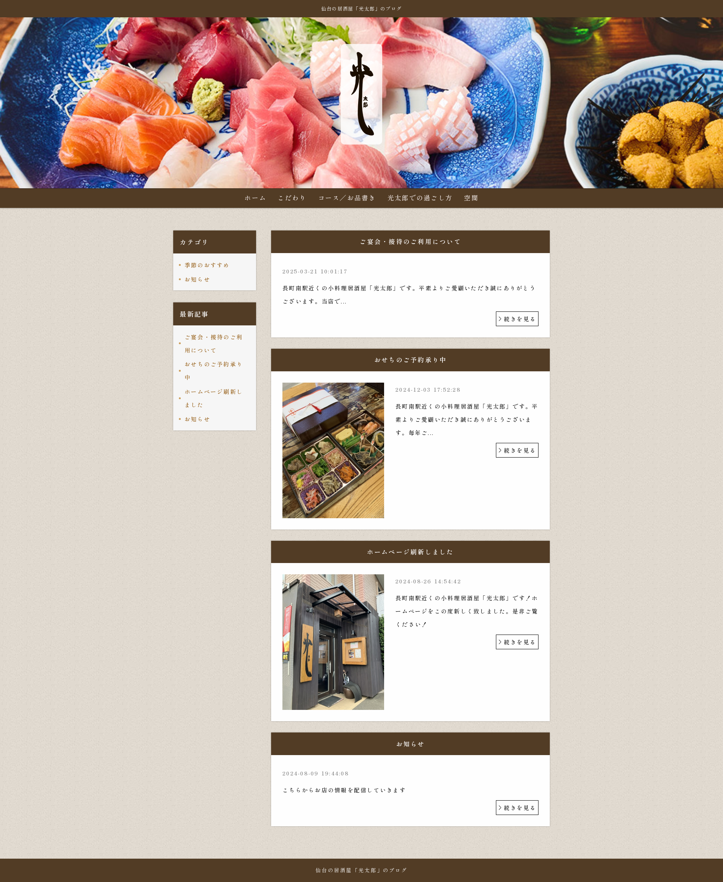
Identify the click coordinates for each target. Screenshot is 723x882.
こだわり (292, 197)
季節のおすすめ (207, 265)
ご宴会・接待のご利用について (214, 343)
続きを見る (520, 319)
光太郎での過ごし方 (420, 197)
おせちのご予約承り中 (214, 370)
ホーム (255, 197)
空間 (471, 197)
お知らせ (197, 279)
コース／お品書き (347, 197)
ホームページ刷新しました (214, 398)
